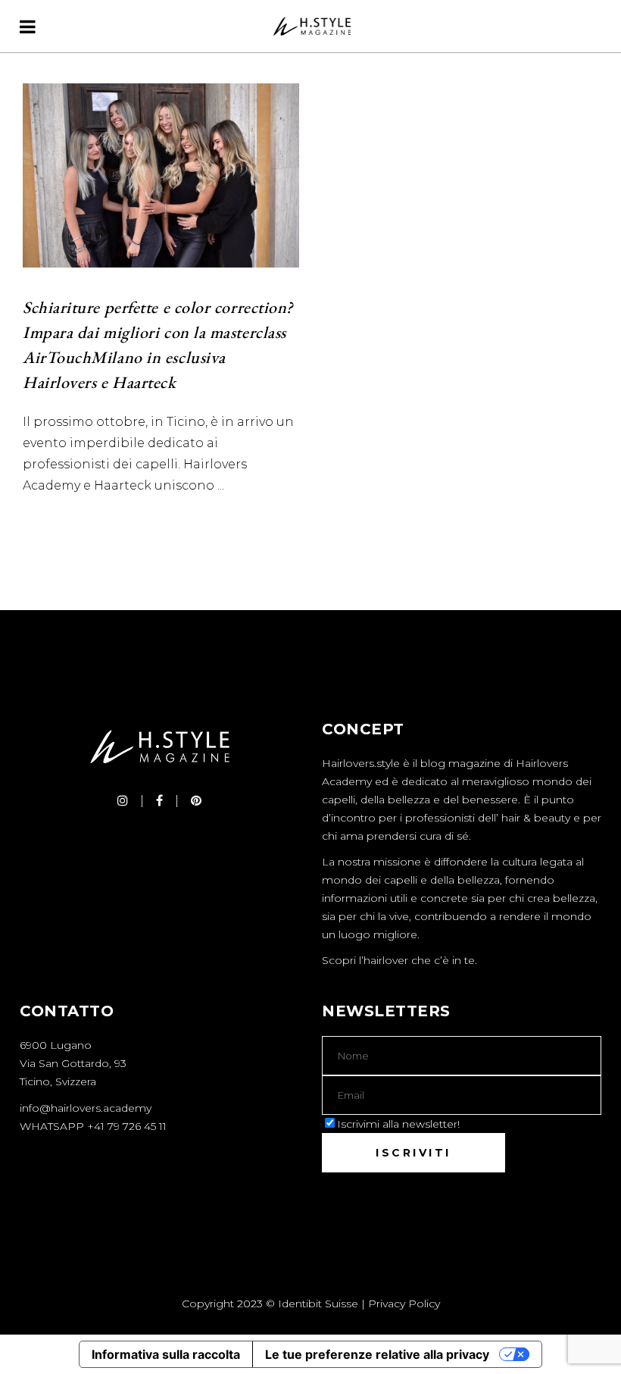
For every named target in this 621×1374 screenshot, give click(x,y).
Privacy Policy (404, 1303)
